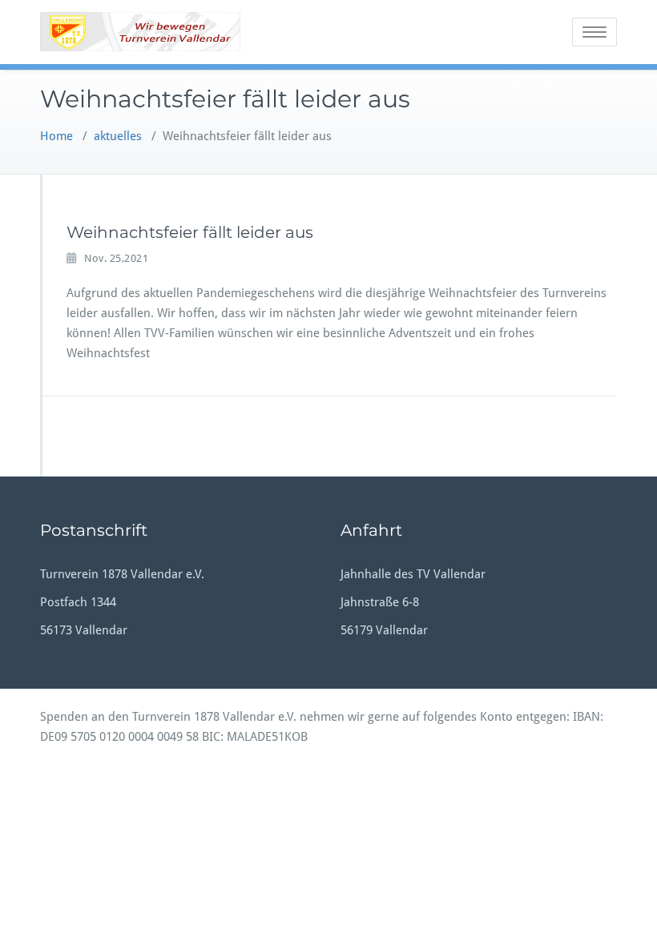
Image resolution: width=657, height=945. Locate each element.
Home (56, 136)
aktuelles (118, 136)
